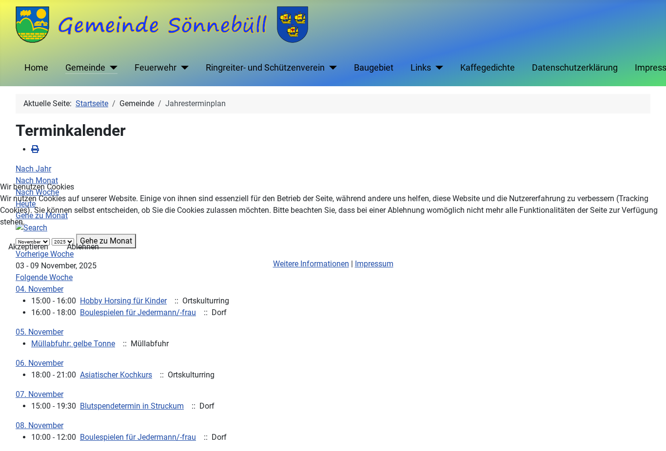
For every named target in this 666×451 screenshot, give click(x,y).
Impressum (374, 263)
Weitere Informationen (311, 263)
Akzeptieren (28, 246)
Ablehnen (83, 246)
